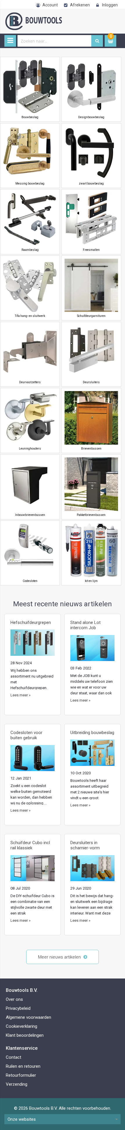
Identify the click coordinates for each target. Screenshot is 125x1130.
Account (50, 5)
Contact (13, 1057)
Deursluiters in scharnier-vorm (85, 845)
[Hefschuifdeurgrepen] (32, 644)
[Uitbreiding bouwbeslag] (92, 755)
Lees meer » (20, 695)
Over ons (14, 999)
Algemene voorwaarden (28, 1017)
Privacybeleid (18, 1008)
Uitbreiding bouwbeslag (92, 732)
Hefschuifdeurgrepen (30, 622)
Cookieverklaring (21, 1026)
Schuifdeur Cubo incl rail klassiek (30, 845)
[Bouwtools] (55, 15)
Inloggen (110, 5)
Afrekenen (80, 5)
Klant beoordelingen (25, 1035)
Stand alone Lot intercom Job (85, 625)
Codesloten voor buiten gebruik (26, 735)
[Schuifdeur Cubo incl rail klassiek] (32, 870)
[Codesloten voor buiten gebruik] (32, 760)
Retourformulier (21, 1075)
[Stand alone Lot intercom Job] (92, 650)
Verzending (16, 1084)
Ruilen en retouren (23, 1066)
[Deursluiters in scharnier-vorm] (92, 870)
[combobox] (54, 41)
